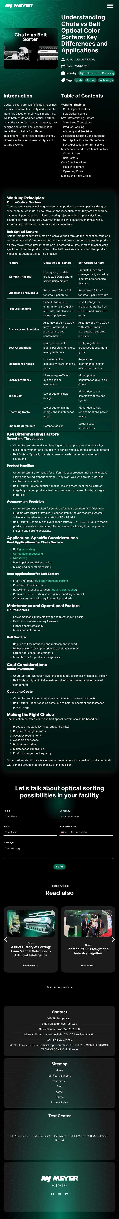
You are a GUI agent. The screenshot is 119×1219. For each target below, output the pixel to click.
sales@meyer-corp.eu (63, 1023)
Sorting (90, 80)
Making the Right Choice (76, 175)
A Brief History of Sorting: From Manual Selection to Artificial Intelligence (31, 951)
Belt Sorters (70, 157)
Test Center (59, 1081)
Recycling (108, 73)
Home (59, 1070)
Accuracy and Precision (77, 131)
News (88, 945)
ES (65, 1185)
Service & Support (59, 1075)
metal (54, 589)
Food (98, 73)
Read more (29, 965)
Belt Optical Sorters (75, 113)
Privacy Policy (59, 1102)
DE (59, 1185)
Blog (59, 1086)
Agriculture (86, 73)
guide (78, 80)
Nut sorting (20, 558)
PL (53, 1185)
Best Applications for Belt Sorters (83, 144)
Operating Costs (73, 171)
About (59, 1091)
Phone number (68, 826)
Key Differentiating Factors (77, 117)
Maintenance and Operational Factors (84, 149)
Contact (59, 1097)
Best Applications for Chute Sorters (85, 140)
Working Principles (73, 104)
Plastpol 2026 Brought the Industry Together (88, 951)
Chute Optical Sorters (76, 109)
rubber (72, 589)
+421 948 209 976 (68, 1029)
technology (106, 80)
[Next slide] (112, 939)
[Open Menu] (110, 6)
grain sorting (27, 549)
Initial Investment (73, 166)
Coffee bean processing (28, 553)
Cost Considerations (73, 162)
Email (7, 826)
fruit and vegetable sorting (51, 580)
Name (7, 810)
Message (9, 842)
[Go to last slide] (6, 939)
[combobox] (65, 832)
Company (65, 810)
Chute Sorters (71, 153)
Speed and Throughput (77, 122)
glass (63, 589)
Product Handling (73, 126)
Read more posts (58, 987)
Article (31, 943)
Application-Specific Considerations (83, 135)
